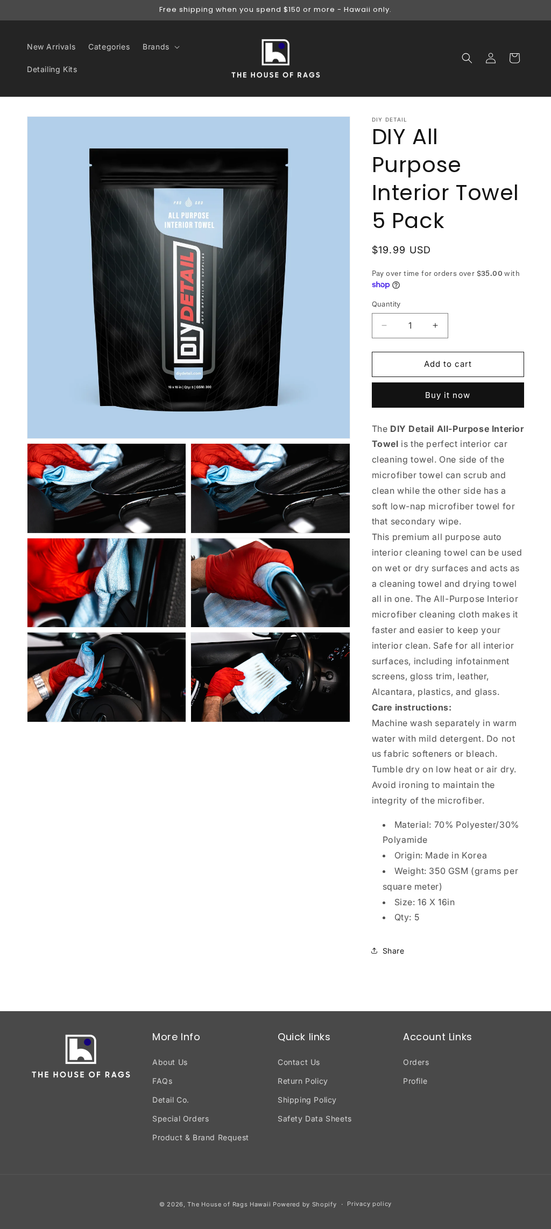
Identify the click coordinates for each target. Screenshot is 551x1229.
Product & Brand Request (200, 1137)
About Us (170, 1062)
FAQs (162, 1080)
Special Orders (180, 1118)
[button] (160, 46)
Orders (416, 1062)
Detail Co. (170, 1099)
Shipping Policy (307, 1099)
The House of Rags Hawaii (229, 1204)
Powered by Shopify (305, 1204)
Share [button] (394, 950)
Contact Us (299, 1062)
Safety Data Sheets (315, 1118)
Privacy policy (369, 1203)
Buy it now (447, 395)
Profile (415, 1080)
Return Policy (303, 1080)
